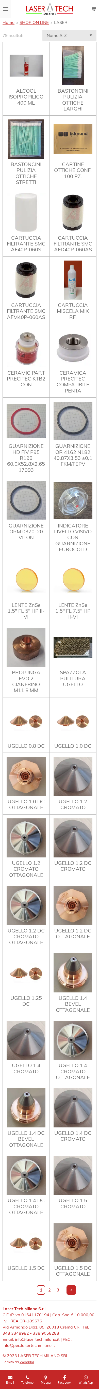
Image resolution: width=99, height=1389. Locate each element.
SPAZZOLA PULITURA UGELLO (73, 678)
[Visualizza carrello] (93, 9)
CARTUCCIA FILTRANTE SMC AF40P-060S (26, 244)
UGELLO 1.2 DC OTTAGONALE (72, 934)
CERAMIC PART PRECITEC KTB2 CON (26, 379)
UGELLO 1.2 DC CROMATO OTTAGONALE (26, 936)
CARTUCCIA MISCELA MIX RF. (73, 311)
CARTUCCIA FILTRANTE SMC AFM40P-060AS (26, 311)
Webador (27, 1362)
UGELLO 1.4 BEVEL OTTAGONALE (73, 1004)
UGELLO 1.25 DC (26, 1001)
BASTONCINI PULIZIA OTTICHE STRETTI (26, 173)
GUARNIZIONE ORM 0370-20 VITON (26, 531)
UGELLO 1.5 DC (26, 1268)
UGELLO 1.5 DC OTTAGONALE (72, 1271)
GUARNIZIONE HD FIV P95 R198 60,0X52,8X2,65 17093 (26, 458)
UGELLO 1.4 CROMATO (26, 1068)
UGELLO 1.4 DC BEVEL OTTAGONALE (26, 1139)
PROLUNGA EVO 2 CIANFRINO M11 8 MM (26, 681)
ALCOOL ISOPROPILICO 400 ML (26, 97)
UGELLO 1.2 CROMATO (73, 804)
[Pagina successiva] (71, 1290)
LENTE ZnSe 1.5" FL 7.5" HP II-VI (73, 611)
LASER (61, 22)
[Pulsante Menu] (5, 9)
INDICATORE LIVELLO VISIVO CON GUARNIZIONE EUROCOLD (73, 537)
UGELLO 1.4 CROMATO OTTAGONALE (73, 1071)
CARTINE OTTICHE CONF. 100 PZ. (73, 170)
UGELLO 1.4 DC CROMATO (72, 1136)
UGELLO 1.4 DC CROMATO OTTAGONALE (26, 1206)
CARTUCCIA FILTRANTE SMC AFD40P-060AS (73, 244)
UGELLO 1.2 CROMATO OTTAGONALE (26, 869)
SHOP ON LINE (34, 22)
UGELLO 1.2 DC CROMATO (72, 866)
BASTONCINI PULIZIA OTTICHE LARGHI (73, 100)
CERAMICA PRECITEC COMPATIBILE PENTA (73, 382)
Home (8, 22)
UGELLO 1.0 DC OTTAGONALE (26, 804)
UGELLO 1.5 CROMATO (73, 1203)
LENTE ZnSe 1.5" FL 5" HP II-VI (26, 611)
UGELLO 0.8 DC (26, 746)
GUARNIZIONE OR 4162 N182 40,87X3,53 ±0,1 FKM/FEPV (73, 455)
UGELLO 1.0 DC (72, 746)
